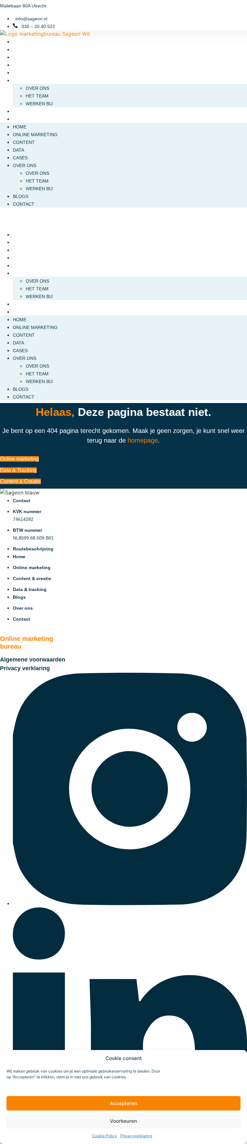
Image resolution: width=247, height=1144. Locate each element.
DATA (18, 65)
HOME (19, 41)
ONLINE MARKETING (35, 49)
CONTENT (24, 57)
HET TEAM (37, 95)
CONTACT (23, 119)
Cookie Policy (104, 1135)
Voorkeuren (123, 1121)
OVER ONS (24, 80)
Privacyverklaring (136, 1135)
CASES (20, 72)
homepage (143, 440)
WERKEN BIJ (39, 103)
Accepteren (123, 1103)
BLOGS (20, 111)
